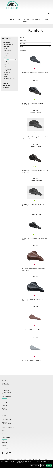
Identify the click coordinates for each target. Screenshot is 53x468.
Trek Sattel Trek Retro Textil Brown (32, 330)
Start (5, 19)
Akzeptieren (49, 465)
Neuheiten (6, 87)
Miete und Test (5, 442)
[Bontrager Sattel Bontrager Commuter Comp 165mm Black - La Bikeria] (35, 158)
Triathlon (7, 65)
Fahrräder (6, 42)
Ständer (6, 74)
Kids (6, 66)
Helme (5, 81)
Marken (46, 459)
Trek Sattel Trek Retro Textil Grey (31, 360)
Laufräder (6, 54)
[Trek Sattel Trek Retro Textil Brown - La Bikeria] (35, 317)
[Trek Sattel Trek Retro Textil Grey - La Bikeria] (35, 348)
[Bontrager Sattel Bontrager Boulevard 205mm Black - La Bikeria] (35, 90)
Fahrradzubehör (8, 44)
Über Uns (25, 22)
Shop (19, 19)
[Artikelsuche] (49, 14)
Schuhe (5, 83)
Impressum (4, 435)
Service (26, 19)
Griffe (5, 48)
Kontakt (3, 430)
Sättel (12, 26)
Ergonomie (4, 444)
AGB (2, 433)
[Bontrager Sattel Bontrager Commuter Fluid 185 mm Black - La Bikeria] (35, 192)
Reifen (5, 56)
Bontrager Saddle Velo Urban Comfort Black (35, 73)
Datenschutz (4, 431)
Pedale (5, 52)
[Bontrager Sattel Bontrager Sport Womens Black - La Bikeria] (35, 225)
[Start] (1, 26)
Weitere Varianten (36, 113)
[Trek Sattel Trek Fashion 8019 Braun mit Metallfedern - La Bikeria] (35, 256)
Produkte (11, 19)
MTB (6, 61)
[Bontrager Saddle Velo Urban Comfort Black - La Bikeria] (35, 60)
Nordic (46, 19)
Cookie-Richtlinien (21, 462)
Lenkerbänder (7, 50)
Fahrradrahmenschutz (10, 78)
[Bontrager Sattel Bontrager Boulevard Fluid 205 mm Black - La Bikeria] (35, 124)
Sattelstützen (7, 69)
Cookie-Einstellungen (34, 465)
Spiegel (5, 76)
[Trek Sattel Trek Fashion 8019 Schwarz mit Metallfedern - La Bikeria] (35, 286)
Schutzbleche (7, 73)
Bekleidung (6, 85)
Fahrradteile (6, 26)
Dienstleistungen (36, 19)
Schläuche (6, 71)
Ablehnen (43, 465)
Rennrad (7, 63)
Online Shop (4, 445)
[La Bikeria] (12, 5)
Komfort (17, 26)
